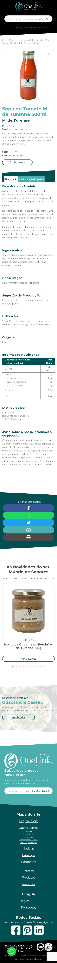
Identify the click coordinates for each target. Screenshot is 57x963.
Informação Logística (32, 179)
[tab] (11, 179)
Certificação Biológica (28, 842)
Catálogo (28, 855)
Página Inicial (28, 821)
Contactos (28, 862)
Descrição (11, 179)
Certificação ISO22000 (28, 839)
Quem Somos (28, 827)
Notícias (28, 848)
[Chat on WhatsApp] (11, 951)
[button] (49, 54)
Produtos (13, 40)
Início (4, 40)
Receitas (28, 884)
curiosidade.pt (35, 959)
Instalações (28, 837)
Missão (29, 831)
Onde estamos (28, 834)
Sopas (49, 40)
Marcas (28, 871)
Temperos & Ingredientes (32, 40)
